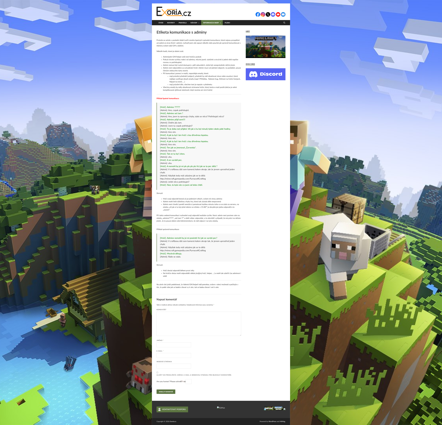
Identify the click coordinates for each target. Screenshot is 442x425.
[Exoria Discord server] (265, 80)
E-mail (160, 351)
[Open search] (284, 22)
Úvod (160, 23)
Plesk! (227, 23)
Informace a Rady (211, 23)
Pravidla (183, 23)
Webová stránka (164, 361)
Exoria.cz (173, 421)
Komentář (162, 309)
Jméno (160, 340)
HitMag (282, 421)
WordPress (272, 421)
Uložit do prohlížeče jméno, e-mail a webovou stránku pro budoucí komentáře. (194, 375)
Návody (193, 23)
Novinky (171, 23)
